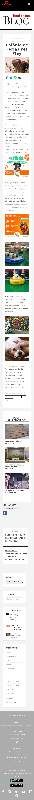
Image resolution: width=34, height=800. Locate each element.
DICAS (8, 660)
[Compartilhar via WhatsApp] (15, 78)
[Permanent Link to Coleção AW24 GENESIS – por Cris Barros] (8, 635)
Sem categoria (11, 702)
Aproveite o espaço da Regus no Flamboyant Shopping (14, 467)
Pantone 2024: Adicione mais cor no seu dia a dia (16, 627)
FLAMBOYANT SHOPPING (13, 397)
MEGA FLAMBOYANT (12, 673)
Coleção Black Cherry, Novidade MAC (14, 492)
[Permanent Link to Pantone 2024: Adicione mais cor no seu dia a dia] (8, 627)
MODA (7, 677)
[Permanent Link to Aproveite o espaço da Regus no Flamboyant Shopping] (17, 462)
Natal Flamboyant (12, 681)
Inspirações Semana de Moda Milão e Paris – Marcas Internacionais (15, 617)
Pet (24, 397)
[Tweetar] (11, 78)
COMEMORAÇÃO (11, 656)
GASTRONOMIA (10, 669)
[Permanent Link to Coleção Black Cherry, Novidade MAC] (17, 488)
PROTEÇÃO (9, 698)
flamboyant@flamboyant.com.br (17, 757)
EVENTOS (9, 664)
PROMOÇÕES (10, 694)
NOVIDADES (9, 689)
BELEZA (8, 652)
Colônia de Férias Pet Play (14, 393)
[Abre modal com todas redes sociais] (19, 78)
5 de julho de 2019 (16, 38)
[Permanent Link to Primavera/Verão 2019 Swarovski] (17, 438)
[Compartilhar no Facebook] (6, 78)
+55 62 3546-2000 (19, 752)
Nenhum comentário (16, 41)
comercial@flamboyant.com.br (17, 761)
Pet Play (9, 400)
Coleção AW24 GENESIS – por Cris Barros (16, 635)
